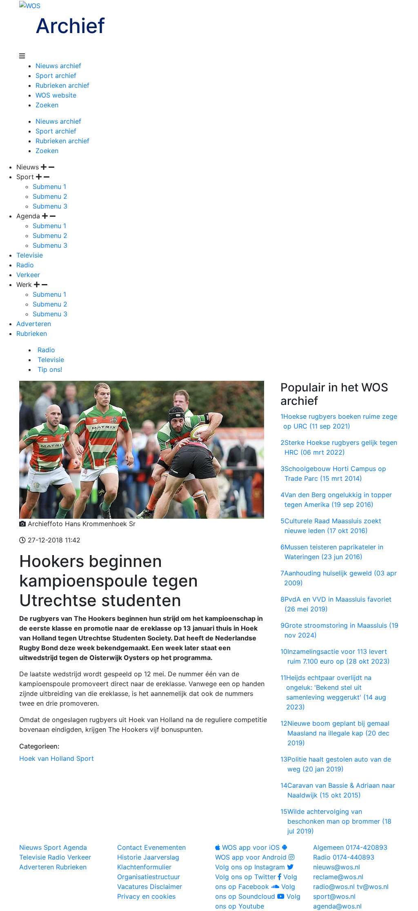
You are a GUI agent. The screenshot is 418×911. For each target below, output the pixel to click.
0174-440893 (343, 857)
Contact (129, 847)
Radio (25, 265)
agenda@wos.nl (337, 906)
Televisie (29, 255)
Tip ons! (49, 369)
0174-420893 (350, 847)
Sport (85, 758)
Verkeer (28, 275)
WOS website (56, 95)
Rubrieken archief (62, 85)
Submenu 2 (50, 196)
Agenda (75, 847)
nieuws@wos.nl (336, 867)
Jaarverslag (161, 857)
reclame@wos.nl (338, 877)
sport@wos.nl (334, 896)
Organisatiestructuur (148, 877)
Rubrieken (31, 333)
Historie (129, 857)
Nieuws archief (58, 66)
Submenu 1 (49, 186)
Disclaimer (166, 886)
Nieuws (30, 847)
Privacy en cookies (146, 896)
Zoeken (47, 105)
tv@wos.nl (373, 886)
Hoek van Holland (46, 758)
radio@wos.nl (334, 886)
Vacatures (132, 886)
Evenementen (165, 847)
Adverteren (33, 324)
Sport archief (56, 75)
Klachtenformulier (144, 867)
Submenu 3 (50, 206)
